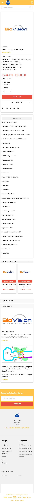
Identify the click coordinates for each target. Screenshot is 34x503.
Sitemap (4, 463)
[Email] (6, 108)
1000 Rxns (7, 84)
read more (5, 340)
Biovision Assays (8, 332)
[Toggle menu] (2, 2)
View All (20, 475)
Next (31, 262)
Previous (29, 262)
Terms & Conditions (17, 485)
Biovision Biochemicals (25, 451)
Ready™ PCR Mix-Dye (25, 284)
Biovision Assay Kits (25, 448)
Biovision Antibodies (25, 445)
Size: (6, 79)
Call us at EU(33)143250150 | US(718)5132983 (17, 428)
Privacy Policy (17, 491)
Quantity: (5, 88)
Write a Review (6, 52)
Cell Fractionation (7, 448)
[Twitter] (14, 108)
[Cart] (32, 2)
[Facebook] (3, 108)
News (3, 460)
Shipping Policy (17, 487)
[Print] (10, 108)
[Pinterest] (17, 108)
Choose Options (8, 281)
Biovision (4, 475)
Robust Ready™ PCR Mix (9, 284)
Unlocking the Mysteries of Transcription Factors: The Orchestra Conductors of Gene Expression (17, 368)
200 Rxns (7, 82)
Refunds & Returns (17, 489)
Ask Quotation (6, 445)
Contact (4, 456)
